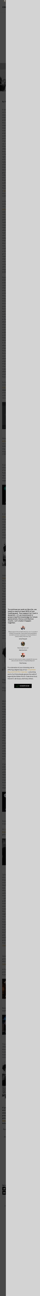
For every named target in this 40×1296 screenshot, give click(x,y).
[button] (5, 1)
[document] (20, 648)
